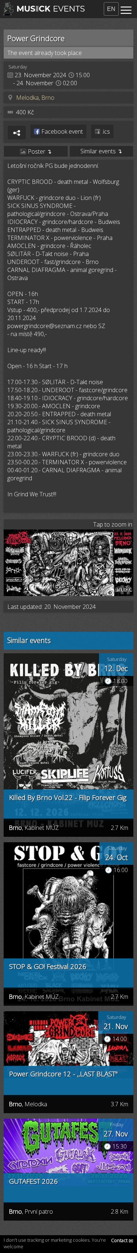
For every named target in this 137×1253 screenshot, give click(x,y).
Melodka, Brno (35, 98)
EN (111, 9)
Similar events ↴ (101, 151)
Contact (122, 1240)
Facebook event (61, 131)
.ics (105, 131)
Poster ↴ (39, 151)
